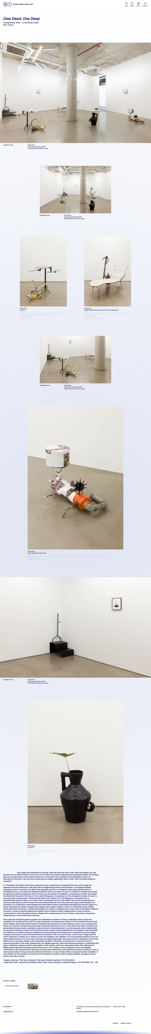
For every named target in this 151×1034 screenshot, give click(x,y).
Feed (126, 6)
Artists (132, 6)
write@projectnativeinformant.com (87, 1011)
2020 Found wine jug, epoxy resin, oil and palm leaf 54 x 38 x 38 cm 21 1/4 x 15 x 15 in (42, 851)
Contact (145, 6)
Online (138, 6)
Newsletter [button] (7, 1011)
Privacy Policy (126, 1023)
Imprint (115, 1023)
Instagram (7, 1006)
